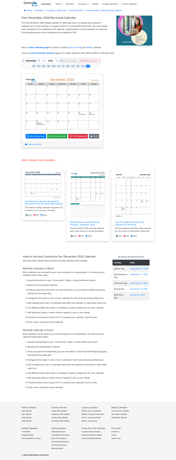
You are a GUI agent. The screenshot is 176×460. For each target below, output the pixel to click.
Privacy (113, 435)
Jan (34, 66)
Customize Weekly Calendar (91, 438)
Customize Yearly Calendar (90, 432)
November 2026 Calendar (60, 421)
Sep (73, 66)
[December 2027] (57, 61)
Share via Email (34, 144)
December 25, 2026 (139, 283)
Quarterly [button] (83, 4)
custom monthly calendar (41, 53)
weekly (90, 47)
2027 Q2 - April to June (89, 421)
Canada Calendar (28, 435)
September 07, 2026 (139, 268)
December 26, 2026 (139, 289)
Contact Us (115, 432)
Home (29, 10)
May (53, 66)
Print (95, 136)
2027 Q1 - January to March (91, 417)
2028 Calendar (27, 417)
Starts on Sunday (69, 61)
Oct (78, 66)
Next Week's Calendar (119, 414)
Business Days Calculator (60, 442)
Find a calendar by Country (31, 438)
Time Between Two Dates (60, 435)
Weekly (95, 4)
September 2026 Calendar (60, 414)
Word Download (37, 136)
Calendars (46, 3)
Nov (83, 66)
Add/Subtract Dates (58, 432)
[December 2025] (44, 61)
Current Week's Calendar (120, 411)
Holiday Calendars (110, 4)
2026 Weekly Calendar (119, 417)
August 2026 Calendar (59, 411)
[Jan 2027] (39, 61)
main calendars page (39, 47)
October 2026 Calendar (59, 417)
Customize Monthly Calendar (91, 435)
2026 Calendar (27, 411)
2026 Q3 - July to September (91, 411)
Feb (38, 66)
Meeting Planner (57, 448)
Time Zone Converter (58, 445)
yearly (70, 47)
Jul (63, 66)
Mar (43, 66)
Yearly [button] (58, 4)
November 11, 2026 (139, 274)
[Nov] (23, 61)
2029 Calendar (27, 421)
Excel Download (58, 136)
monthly (78, 47)
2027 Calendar (27, 414)
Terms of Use (116, 438)
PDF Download (78, 136)
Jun (59, 66)
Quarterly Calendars (89, 407)
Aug (67, 66)
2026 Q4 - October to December (92, 414)
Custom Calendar (129, 4)
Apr (48, 66)
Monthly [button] (70, 4)
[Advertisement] (133, 63)
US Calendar (26, 432)
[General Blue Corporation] (30, 4)
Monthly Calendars (59, 407)
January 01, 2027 (137, 294)
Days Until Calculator (58, 438)
